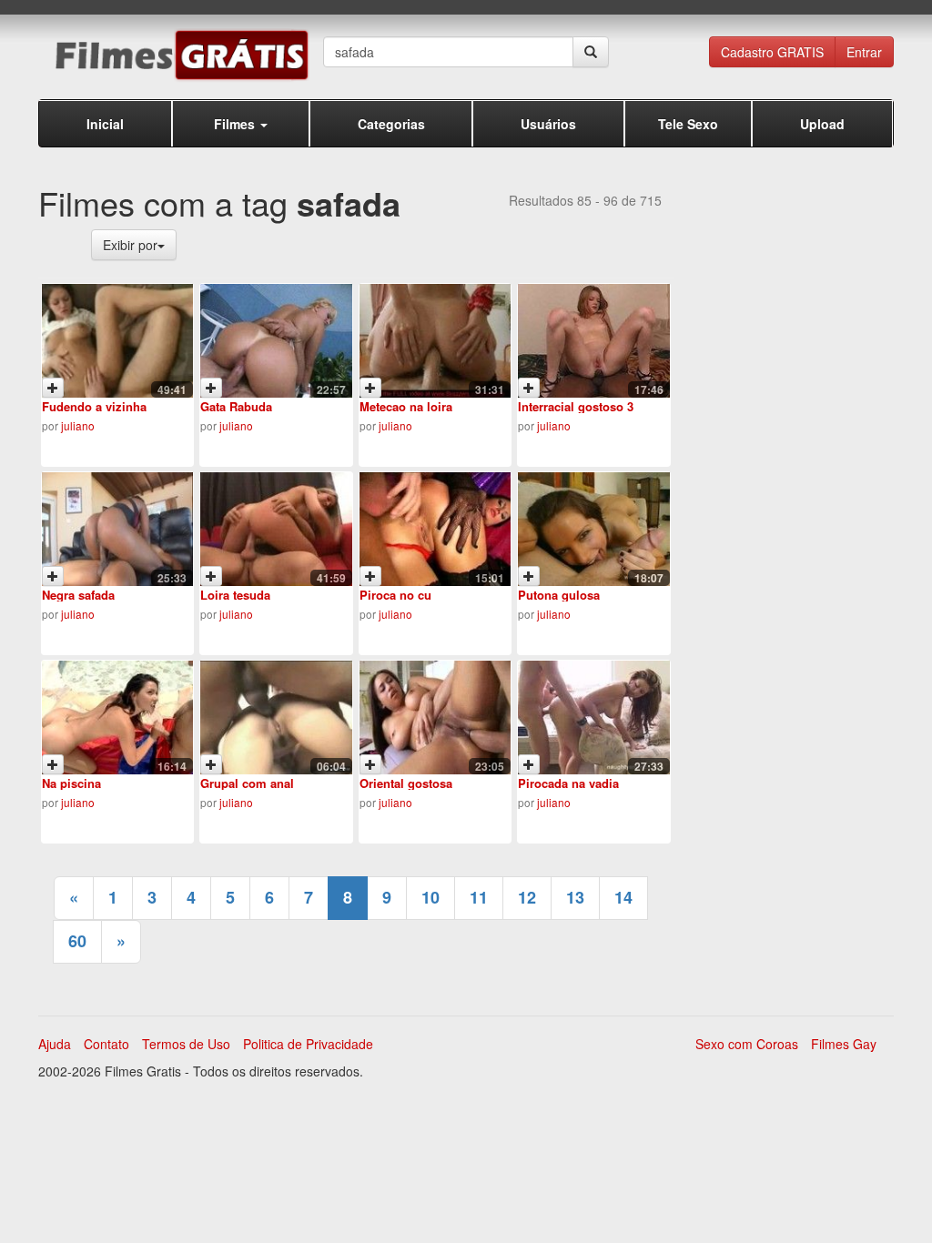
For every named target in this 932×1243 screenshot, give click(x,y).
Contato (106, 1044)
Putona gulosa (559, 594)
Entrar (864, 52)
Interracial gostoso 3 (575, 406)
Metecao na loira (406, 406)
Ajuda (54, 1044)
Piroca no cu (395, 594)
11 (479, 897)
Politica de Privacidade (308, 1044)
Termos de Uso (186, 1044)
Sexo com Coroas (746, 1044)
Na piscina (71, 783)
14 (623, 897)
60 (77, 941)
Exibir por (130, 245)
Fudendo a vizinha (94, 406)
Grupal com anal (247, 783)
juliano (78, 425)
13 (575, 897)
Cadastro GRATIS (772, 52)
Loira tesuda (235, 594)
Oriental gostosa (406, 783)
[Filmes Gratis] (180, 55)
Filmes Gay (843, 1044)
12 (527, 897)
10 (430, 897)
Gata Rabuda (236, 406)
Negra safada (78, 594)
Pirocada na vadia (568, 783)
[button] (240, 123)
